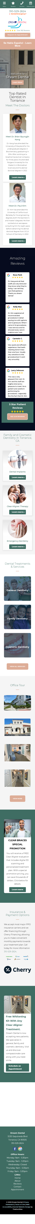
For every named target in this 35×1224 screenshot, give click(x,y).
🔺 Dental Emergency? (17, 14)
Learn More (17, 82)
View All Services (17, 666)
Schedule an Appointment (15, 1067)
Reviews (17, 1184)
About (18, 1181)
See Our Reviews (17, 416)
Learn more (17, 177)
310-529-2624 (17, 11)
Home (18, 1178)
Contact (17, 1186)
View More (17, 799)
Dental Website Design (21, 1207)
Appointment (17, 1189)
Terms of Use (20, 1204)
